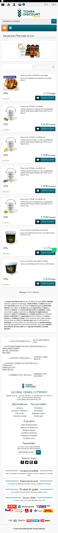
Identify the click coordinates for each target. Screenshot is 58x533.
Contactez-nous (29, 438)
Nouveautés (38, 411)
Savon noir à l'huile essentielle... (32, 106)
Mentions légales (29, 430)
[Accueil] (4, 28)
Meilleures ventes (38, 413)
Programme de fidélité (29, 436)
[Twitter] (26, 462)
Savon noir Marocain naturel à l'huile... (34, 261)
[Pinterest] (35, 462)
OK (54, 21)
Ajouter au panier (47, 98)
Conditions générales (29, 433)
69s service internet (37, 529)
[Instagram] (31, 462)
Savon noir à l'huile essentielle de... (33, 137)
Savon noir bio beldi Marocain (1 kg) (34, 230)
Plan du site (19, 413)
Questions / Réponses (19, 411)
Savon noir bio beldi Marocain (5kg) (34, 75)
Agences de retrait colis (29, 428)
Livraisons (19, 408)
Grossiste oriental (19, 416)
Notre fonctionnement (29, 425)
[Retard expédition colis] (10, 1)
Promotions (38, 408)
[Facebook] (22, 462)
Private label (38, 416)
